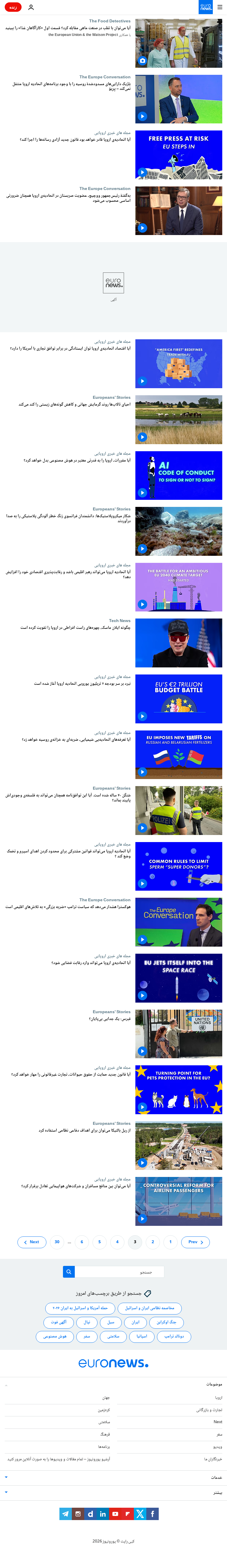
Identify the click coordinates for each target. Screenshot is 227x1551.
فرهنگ (105, 1434)
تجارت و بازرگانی (209, 1409)
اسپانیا (142, 1336)
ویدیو (217, 1447)
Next (34, 1242)
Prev (193, 1242)
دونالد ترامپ (174, 1336)
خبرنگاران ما (213, 1459)
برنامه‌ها (104, 1447)
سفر (87, 1336)
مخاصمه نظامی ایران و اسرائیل (149, 1308)
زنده (13, 6)
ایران (136, 1322)
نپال (87, 1322)
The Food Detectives (110, 21)
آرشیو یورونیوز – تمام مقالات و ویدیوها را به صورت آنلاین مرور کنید (58, 1459)
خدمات (216, 1477)
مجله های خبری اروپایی (112, 132)
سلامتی (113, 1336)
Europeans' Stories (112, 397)
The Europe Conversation (105, 77)
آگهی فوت (59, 1322)
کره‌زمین (104, 1409)
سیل (110, 1322)
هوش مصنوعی (55, 1336)
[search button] (69, 1272)
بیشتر (217, 1492)
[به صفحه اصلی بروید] (206, 7)
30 (57, 1242)
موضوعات (214, 1384)
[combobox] (113, 1272)
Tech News (120, 621)
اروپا (218, 1397)
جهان (106, 1397)
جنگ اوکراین (166, 1322)
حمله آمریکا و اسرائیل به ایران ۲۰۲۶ (80, 1308)
